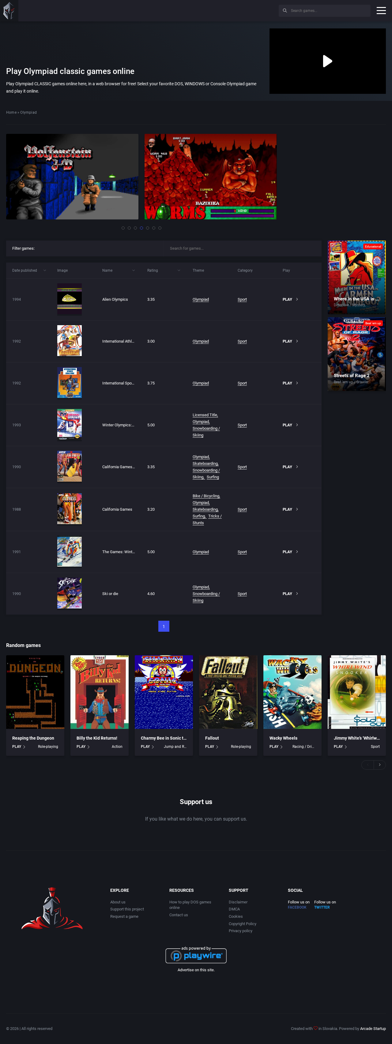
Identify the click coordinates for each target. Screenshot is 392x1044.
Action (117, 746)
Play (287, 299)
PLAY (16, 746)
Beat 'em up (373, 323)
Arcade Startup (373, 1028)
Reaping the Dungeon (33, 738)
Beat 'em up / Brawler (351, 382)
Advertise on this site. (196, 970)
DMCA (234, 909)
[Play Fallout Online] (228, 692)
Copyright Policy (242, 923)
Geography (376, 305)
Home (11, 112)
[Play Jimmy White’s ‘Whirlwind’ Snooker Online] (357, 692)
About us (118, 902)
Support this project (127, 909)
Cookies (236, 916)
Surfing (213, 477)
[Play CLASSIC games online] (9, 10)
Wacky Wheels (283, 738)
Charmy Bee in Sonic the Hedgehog (175, 738)
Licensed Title (205, 415)
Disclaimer (238, 902)
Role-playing (48, 746)
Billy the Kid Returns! (97, 738)
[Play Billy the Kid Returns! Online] (99, 692)
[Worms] (211, 176)
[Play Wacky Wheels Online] (292, 692)
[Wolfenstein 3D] (72, 176)
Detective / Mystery (349, 305)
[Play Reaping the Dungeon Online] (35, 692)
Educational (373, 246)
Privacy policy (240, 930)
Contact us (178, 915)
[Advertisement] (224, 9)
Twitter (322, 907)
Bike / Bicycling (206, 496)
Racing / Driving (303, 746)
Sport (242, 299)
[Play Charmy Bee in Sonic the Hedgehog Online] (164, 692)
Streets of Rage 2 (352, 375)
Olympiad (201, 299)
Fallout (212, 738)
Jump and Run (175, 746)
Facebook (297, 907)
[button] (123, 228)
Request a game (124, 916)
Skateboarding (205, 463)
